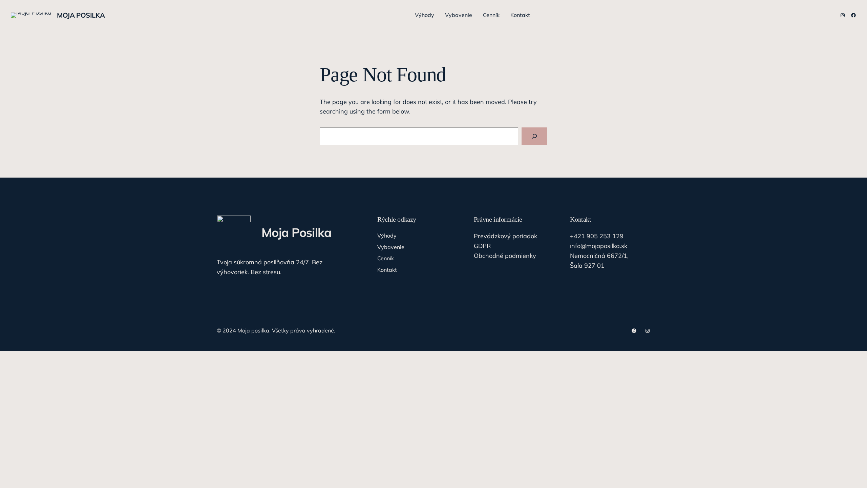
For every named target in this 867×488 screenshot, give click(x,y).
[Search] (534, 136)
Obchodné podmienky (505, 256)
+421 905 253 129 (596, 236)
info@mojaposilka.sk (598, 246)
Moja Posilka (81, 15)
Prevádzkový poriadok (505, 236)
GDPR (482, 246)
